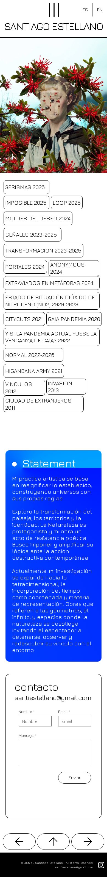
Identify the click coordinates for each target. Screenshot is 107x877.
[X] (19, 841)
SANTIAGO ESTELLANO (53, 26)
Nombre (27, 711)
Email (64, 711)
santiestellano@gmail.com (53, 697)
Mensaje (27, 735)
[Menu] (54, 10)
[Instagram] (101, 865)
